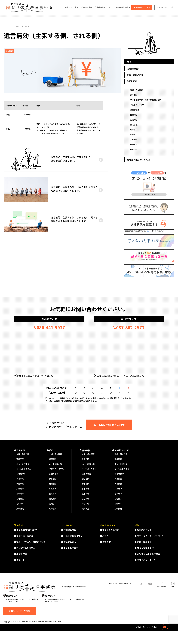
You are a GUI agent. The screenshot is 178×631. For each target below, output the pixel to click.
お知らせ (106, 536)
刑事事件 (133, 129)
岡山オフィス (49, 319)
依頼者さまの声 (122, 450)
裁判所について (144, 530)
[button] (172, 7)
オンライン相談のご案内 (148, 554)
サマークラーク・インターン (150, 536)
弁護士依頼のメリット (73, 536)
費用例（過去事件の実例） (139, 159)
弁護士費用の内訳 (135, 75)
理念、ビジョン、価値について (30, 542)
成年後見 (133, 149)
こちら (148, 231)
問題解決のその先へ (25, 548)
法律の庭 (106, 542)
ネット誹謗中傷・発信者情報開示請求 (145, 99)
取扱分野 (20, 450)
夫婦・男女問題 (136, 90)
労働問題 (133, 119)
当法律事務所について (26, 530)
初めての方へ (69, 542)
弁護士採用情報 (144, 542)
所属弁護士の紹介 (24, 536)
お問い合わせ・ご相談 (112, 425)
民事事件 (133, 134)
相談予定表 (21, 554)
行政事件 (133, 144)
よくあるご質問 (70, 548)
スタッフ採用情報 (145, 548)
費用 (51, 450)
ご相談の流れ (69, 530)
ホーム (17, 26)
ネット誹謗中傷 (22, 464)
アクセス (20, 560)
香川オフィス (129, 319)
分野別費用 (132, 81)
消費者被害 (134, 109)
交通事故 (133, 124)
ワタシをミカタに (110, 530)
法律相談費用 (133, 68)
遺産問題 (133, 95)
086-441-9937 (51, 327)
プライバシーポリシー (147, 560)
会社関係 (133, 139)
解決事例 (86, 450)
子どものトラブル (137, 104)
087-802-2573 (130, 327)
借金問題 (133, 114)
